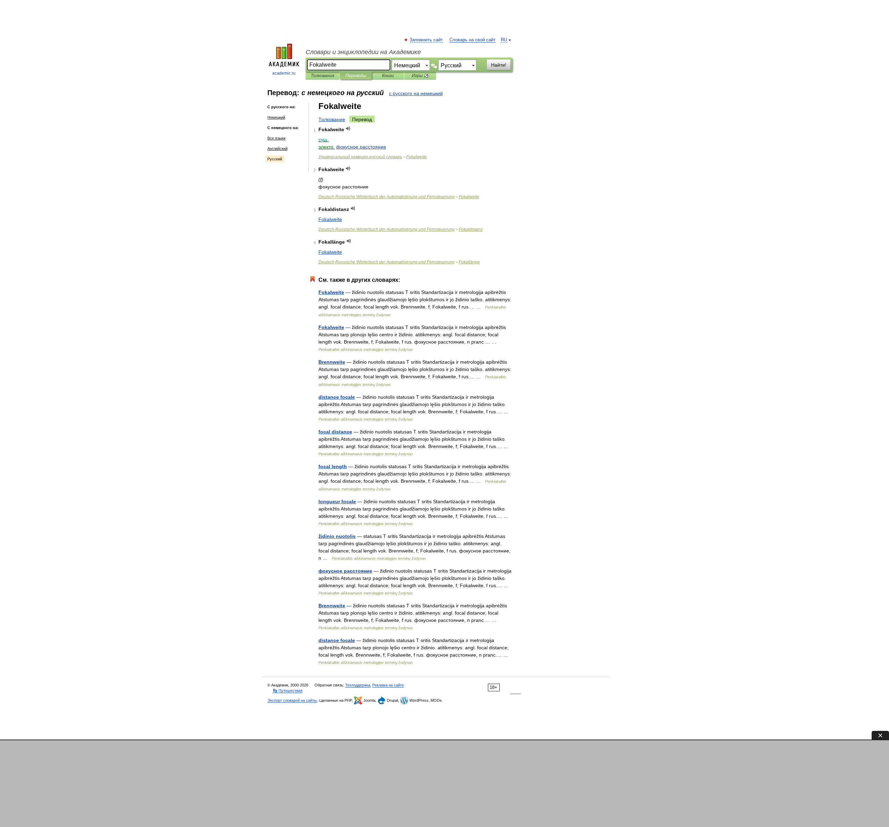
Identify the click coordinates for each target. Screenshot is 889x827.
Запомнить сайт (426, 39)
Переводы (356, 75)
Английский (277, 148)
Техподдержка (357, 685)
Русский (274, 159)
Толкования (322, 75)
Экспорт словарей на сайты (292, 700)
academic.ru (284, 73)
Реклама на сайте (388, 685)
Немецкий (276, 117)
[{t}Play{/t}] (348, 128)
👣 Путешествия (287, 691)
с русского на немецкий (416, 93)
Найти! (498, 65)
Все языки (276, 138)
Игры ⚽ (420, 75)
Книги (388, 75)
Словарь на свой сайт (472, 39)
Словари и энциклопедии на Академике (363, 52)
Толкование (331, 119)
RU (504, 39)
